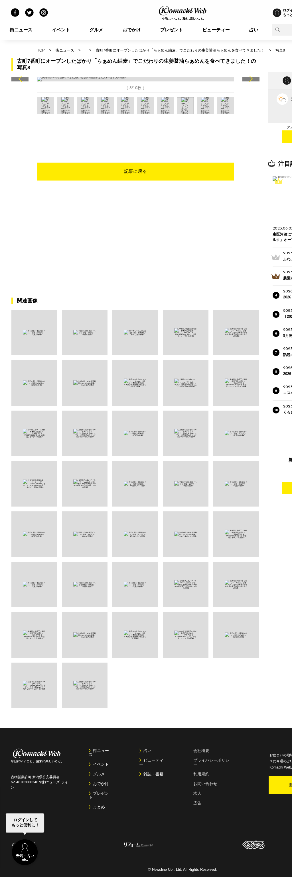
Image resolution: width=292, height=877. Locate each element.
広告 (197, 803)
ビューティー (216, 29)
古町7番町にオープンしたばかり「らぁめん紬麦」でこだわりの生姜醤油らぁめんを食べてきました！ (180, 50)
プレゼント (171, 29)
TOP (41, 50)
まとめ (99, 807)
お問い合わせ (205, 783)
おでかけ (132, 29)
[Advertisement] (135, 130)
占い (253, 29)
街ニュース (21, 29)
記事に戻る (135, 171)
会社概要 (201, 750)
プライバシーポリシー (211, 762)
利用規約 (201, 774)
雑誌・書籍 (153, 774)
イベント (61, 29)
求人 (197, 793)
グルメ (96, 29)
